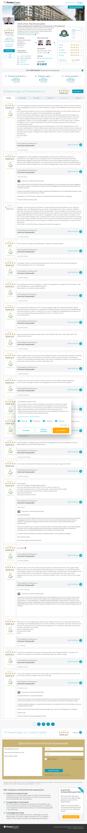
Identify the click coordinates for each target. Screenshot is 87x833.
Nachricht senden (54, 771)
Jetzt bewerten (9, 50)
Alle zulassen (61, 430)
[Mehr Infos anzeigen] (64, 33)
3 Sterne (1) (50, 98)
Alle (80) (8, 98)
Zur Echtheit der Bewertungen (9, 45)
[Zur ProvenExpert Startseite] (12, 3)
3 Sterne (73, 33)
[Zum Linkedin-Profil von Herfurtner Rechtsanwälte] (46, 65)
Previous (36, 42)
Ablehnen (26, 430)
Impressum (21, 416)
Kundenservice (62, 60)
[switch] (31, 421)
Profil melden (38, 784)
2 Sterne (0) (64, 98)
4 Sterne (73, 31)
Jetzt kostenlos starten (71, 817)
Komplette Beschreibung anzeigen (25, 34)
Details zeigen (63, 425)
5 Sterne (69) (22, 98)
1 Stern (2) (78, 98)
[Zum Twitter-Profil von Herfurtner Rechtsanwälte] (41, 65)
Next (54, 42)
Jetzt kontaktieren (76, 7)
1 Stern (73, 38)
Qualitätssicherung (68, 827)
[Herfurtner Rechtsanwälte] (9, 20)
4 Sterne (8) (36, 98)
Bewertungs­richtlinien (58, 827)
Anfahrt (21, 47)
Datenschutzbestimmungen (32, 416)
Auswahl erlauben (43, 430)
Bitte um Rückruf (52, 759)
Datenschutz (75, 827)
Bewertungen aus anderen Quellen (9, 40)
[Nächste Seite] (53, 724)
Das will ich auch (70, 2)
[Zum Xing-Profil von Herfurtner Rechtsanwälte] (43, 65)
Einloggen (79, 3)
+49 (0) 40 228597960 (25, 56)
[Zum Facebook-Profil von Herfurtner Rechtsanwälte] (38, 65)
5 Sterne (73, 29)
